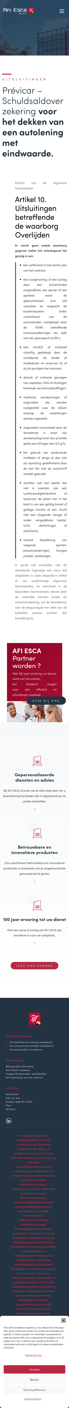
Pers (8, 1105)
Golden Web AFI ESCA (19, 1101)
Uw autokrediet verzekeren (25, 1049)
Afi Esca (10, 1109)
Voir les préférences (34, 1389)
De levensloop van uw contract (24, 1077)
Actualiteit (12, 1094)
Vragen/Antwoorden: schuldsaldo (26, 1073)
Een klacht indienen (18, 1070)
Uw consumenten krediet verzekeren (31, 1045)
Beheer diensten (33, 1355)
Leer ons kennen (34, 965)
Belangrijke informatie (19, 1066)
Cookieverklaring (32, 1398)
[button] (63, 1320)
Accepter (34, 1369)
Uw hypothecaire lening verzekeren (30, 1042)
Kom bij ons (46, 701)
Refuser (34, 1379)
